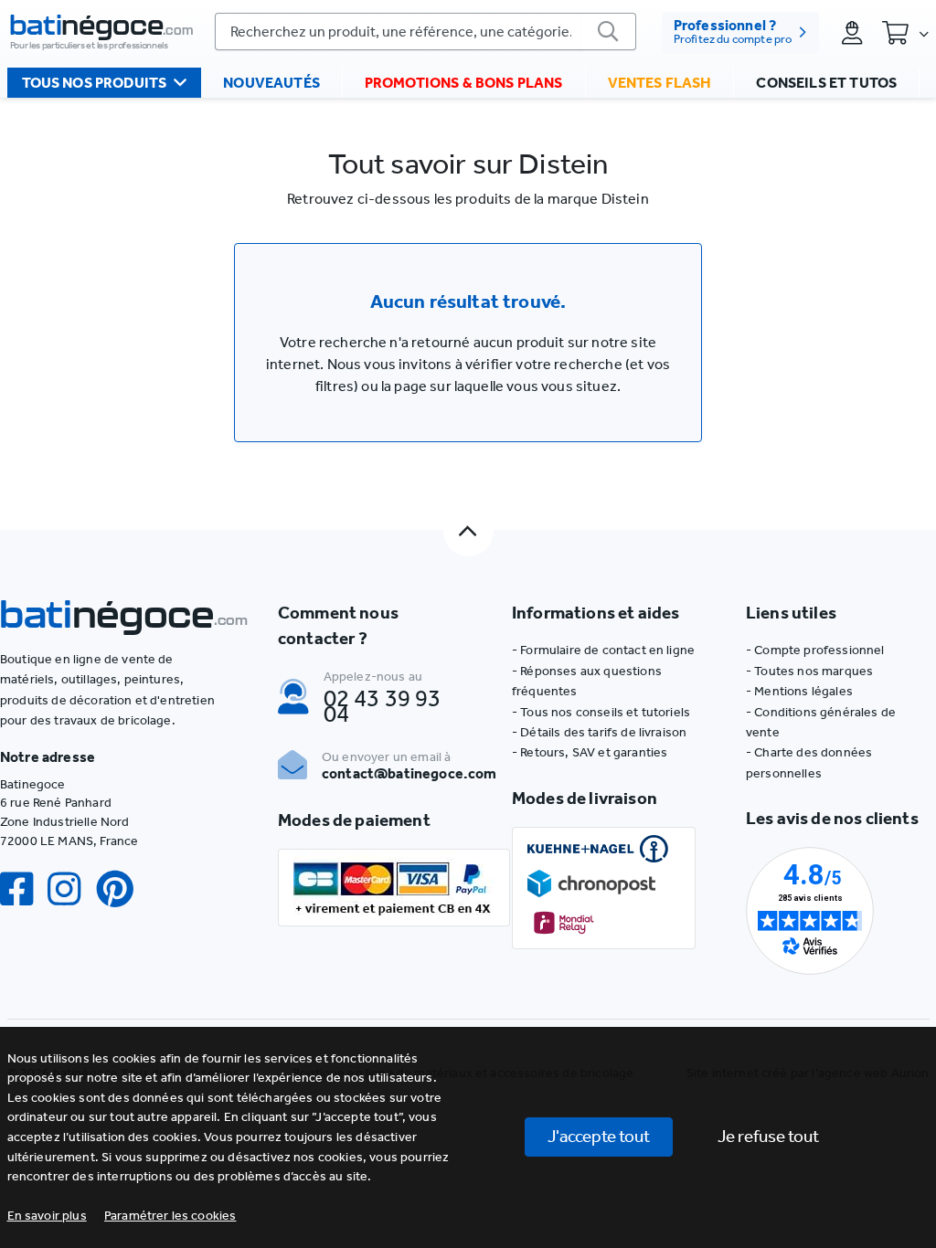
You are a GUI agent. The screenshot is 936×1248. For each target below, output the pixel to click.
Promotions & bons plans (464, 82)
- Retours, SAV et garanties (589, 752)
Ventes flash (660, 82)
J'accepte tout (599, 1136)
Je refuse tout (768, 1136)
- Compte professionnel (815, 650)
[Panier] (905, 32)
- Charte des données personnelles (809, 762)
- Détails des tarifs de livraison (599, 732)
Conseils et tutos (826, 82)
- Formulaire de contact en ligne (603, 650)
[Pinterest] (122, 889)
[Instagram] (71, 889)
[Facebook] (24, 889)
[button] (170, 1215)
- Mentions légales (799, 691)
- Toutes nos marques (809, 671)
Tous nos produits (94, 82)
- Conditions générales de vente (821, 722)
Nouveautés (271, 82)
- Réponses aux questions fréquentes (587, 681)
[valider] (608, 31)
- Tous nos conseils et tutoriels (601, 712)
